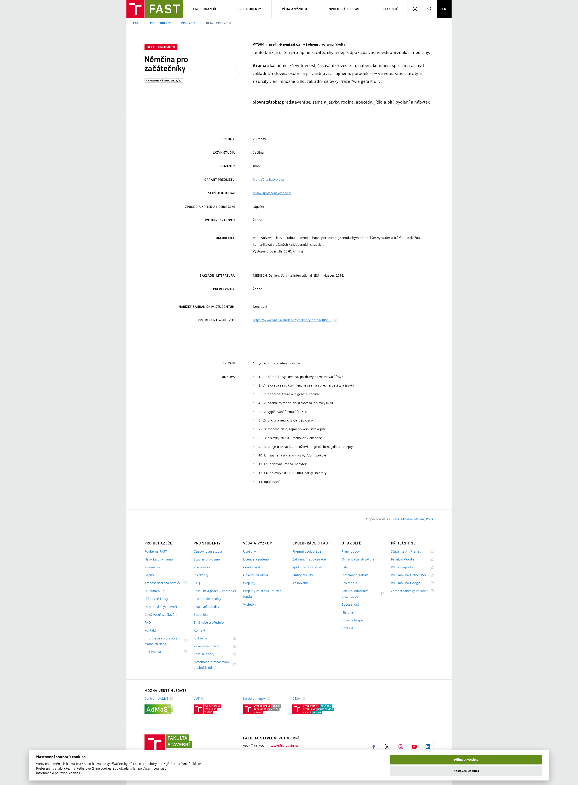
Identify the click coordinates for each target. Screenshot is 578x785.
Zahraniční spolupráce (309, 559)
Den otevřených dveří (160, 606)
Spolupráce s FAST (345, 9)
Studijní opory (210, 654)
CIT (390, 519)
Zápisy (149, 575)
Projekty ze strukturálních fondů (262, 594)
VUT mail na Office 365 (412, 575)
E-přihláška (158, 652)
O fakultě (390, 9)
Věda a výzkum (295, 9)
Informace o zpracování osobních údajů (162, 641)
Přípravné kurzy (156, 599)
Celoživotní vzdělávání (160, 614)
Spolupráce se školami (309, 567)
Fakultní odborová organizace (355, 594)
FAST (136, 23)
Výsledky (249, 604)
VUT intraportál (408, 567)
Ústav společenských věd (272, 193)
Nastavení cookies (466, 771)
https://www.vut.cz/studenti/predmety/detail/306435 (292, 320)
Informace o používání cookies (58, 773)
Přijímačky (152, 567)
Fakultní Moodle (408, 559)
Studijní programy (207, 559)
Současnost (350, 604)
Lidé (345, 567)
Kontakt (150, 630)
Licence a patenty (256, 559)
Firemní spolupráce (306, 551)
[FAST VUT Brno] (154, 9)
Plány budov (351, 551)
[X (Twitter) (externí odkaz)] (387, 746)
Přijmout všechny (466, 760)
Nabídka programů (158, 559)
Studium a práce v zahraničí (215, 591)
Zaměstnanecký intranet (412, 591)
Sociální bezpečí (353, 620)
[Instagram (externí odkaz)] (400, 746)
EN (444, 9)
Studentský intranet (411, 551)
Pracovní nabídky (206, 606)
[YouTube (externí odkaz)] (414, 746)
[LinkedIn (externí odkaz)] (428, 746)
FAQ (147, 622)
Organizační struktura (358, 559)
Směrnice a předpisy (209, 622)
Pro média (349, 583)
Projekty (249, 583)
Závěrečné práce (212, 646)
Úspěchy (249, 551)
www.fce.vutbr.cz (284, 746)
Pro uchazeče (205, 9)
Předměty (188, 23)
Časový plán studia (208, 551)
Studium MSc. (154, 591)
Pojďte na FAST (155, 551)
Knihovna (206, 638)
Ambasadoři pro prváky (165, 583)
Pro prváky (202, 567)
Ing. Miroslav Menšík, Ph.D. (414, 519)
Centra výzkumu (255, 567)
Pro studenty (249, 9)
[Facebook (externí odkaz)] (373, 746)
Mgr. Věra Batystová (268, 179)
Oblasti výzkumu (255, 575)
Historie (347, 612)
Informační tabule (355, 575)
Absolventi (300, 583)
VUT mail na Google (411, 583)
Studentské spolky (207, 599)
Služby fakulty (302, 575)
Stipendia (201, 614)
